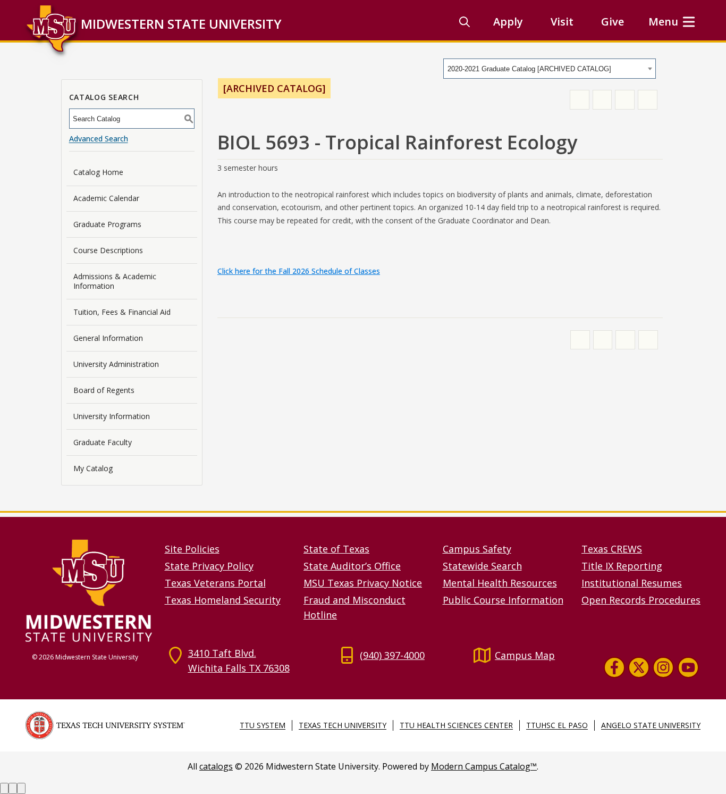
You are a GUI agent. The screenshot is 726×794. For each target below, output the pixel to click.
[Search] (464, 21)
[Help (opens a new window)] (647, 100)
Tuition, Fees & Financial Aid (122, 312)
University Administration (116, 364)
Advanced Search (98, 138)
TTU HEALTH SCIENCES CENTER (456, 725)
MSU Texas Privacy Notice (362, 582)
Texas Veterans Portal (215, 582)
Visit (562, 21)
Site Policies (192, 548)
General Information (108, 338)
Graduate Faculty (102, 442)
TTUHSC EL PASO (557, 725)
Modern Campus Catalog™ (484, 766)
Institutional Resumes (631, 582)
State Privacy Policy (209, 565)
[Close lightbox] (21, 788)
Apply (508, 21)
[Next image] (13, 788)
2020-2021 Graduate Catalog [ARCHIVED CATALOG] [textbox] (529, 69)
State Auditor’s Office (352, 565)
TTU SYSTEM (262, 725)
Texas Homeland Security (223, 600)
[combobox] (549, 68)
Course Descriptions (108, 250)
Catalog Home (98, 172)
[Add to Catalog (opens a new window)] (579, 100)
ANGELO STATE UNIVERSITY (650, 725)
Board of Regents (103, 390)
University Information (111, 416)
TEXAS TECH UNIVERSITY (342, 725)
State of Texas (336, 548)
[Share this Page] (602, 100)
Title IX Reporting (621, 565)
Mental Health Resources (500, 582)
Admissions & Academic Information (114, 281)
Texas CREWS (611, 548)
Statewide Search (482, 565)
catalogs (216, 766)
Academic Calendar (106, 198)
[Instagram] (663, 667)
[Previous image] (4, 788)
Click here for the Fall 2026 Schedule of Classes (298, 271)
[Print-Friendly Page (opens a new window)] (625, 100)
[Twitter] (639, 667)
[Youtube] (688, 667)
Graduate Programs (107, 224)
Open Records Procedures (640, 600)
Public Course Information (503, 600)
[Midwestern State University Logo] (89, 590)
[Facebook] (614, 667)
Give (612, 21)
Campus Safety (477, 548)
